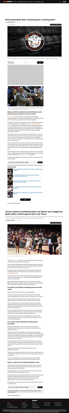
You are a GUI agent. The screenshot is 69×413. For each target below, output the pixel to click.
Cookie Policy (47, 405)
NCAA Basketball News (21, 1)
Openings (24, 403)
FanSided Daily (58, 403)
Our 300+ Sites (47, 403)
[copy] (14, 24)
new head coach (25, 154)
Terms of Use (35, 405)
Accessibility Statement (12, 407)
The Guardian (15, 273)
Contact (34, 403)
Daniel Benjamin (10, 22)
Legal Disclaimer (58, 405)
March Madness (30, 1)
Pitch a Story (10, 405)
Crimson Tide (15, 260)
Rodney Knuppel (10, 220)
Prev (11, 62)
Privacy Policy (25, 405)
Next (40, 62)
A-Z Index (24, 407)
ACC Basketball (38, 1)
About (14, 1)
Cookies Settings (35, 407)
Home (8, 203)
